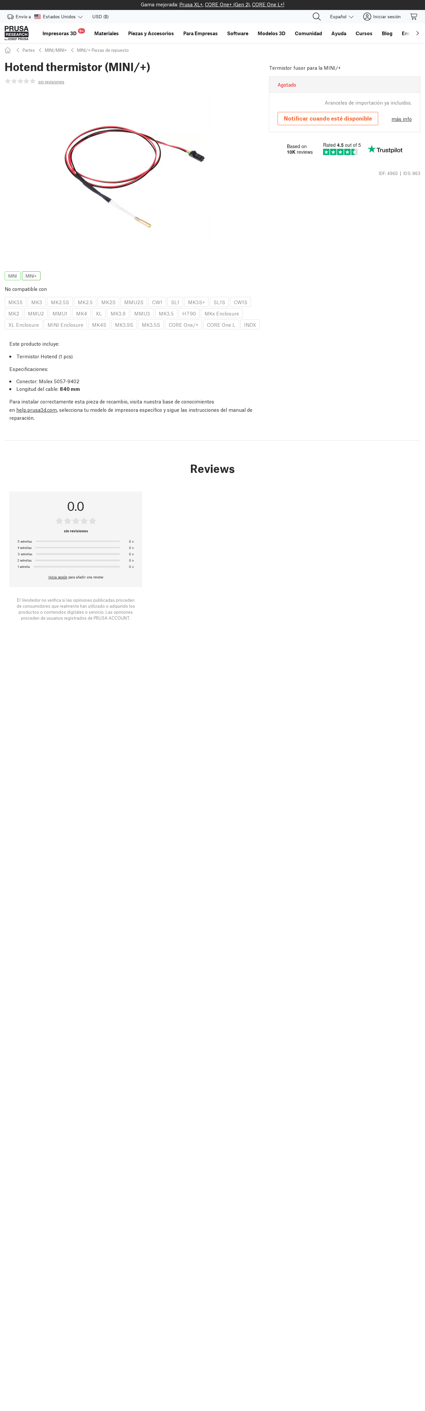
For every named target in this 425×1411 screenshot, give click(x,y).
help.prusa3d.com (36, 409)
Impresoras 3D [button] (63, 32)
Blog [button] (387, 33)
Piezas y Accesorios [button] (151, 33)
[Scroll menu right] (417, 33)
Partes (29, 50)
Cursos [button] (364, 33)
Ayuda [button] (338, 33)
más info (401, 119)
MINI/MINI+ (56, 50)
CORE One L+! (268, 4)
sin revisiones (51, 81)
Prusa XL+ (191, 4)
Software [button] (237, 33)
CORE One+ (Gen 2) (227, 4)
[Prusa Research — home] (16, 33)
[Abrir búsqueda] (316, 16)
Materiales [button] (106, 33)
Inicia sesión (57, 576)
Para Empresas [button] (200, 33)
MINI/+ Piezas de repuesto (103, 50)
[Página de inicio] (9, 50)
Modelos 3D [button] (272, 33)
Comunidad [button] (308, 33)
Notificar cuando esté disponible (328, 118)
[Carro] (414, 16)
